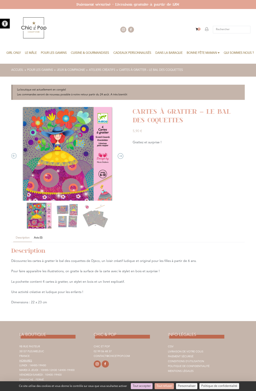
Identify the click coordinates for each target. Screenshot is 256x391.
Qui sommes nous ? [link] (239, 53)
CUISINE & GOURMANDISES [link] (90, 53)
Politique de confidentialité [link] (189, 366)
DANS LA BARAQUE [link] (169, 53)
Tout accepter (142, 386)
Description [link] (23, 237)
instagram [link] (123, 30)
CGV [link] (171, 346)
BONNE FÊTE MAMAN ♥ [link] (203, 53)
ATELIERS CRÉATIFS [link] (102, 70)
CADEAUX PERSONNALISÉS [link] (132, 53)
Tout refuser (164, 386)
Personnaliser (186, 386)
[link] (5, 23)
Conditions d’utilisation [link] (186, 361)
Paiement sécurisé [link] (180, 356)
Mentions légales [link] (181, 371)
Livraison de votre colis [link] (185, 351)
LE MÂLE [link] (31, 53)
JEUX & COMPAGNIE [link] (71, 70)
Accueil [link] (17, 70)
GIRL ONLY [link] (13, 53)
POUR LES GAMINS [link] (54, 53)
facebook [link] (131, 30)
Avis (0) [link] (38, 237)
